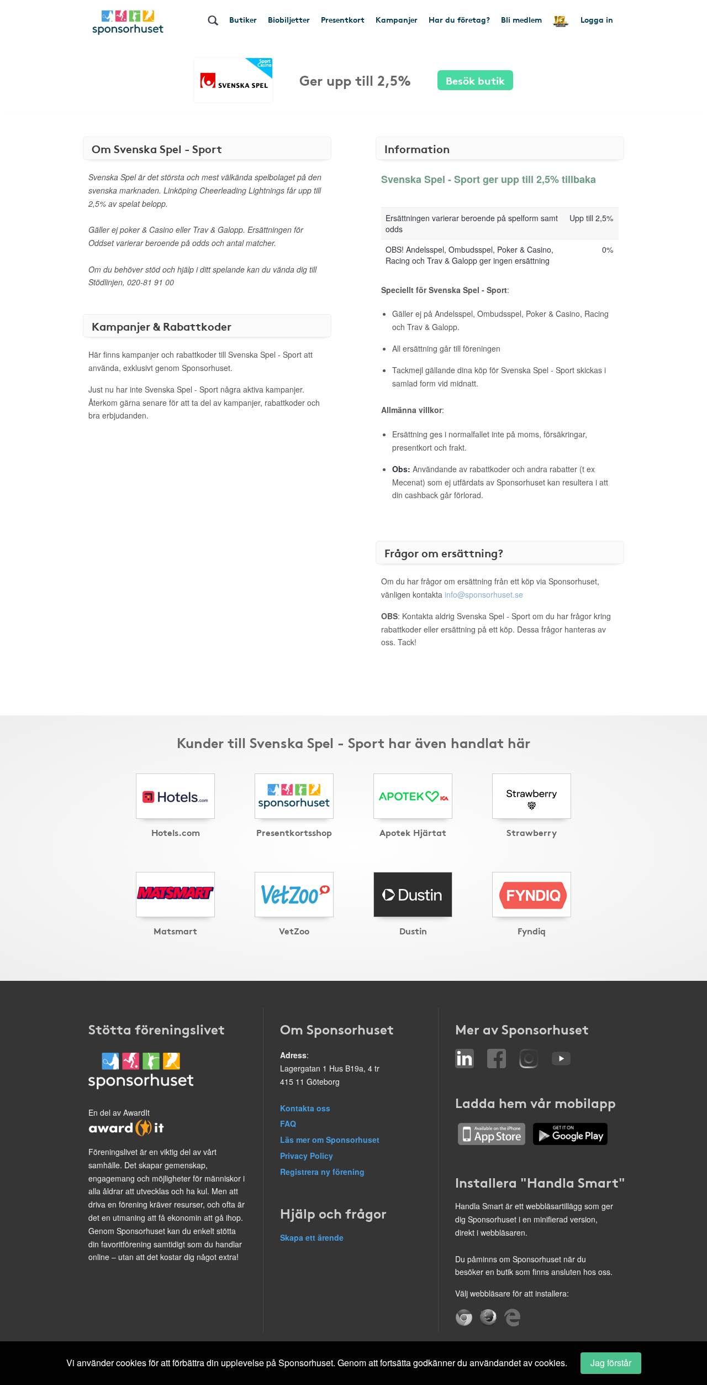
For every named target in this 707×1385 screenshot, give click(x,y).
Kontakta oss (305, 1108)
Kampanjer (397, 19)
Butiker (243, 19)
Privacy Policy (306, 1155)
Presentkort (343, 19)
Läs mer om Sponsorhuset (329, 1139)
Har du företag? (459, 19)
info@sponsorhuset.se (484, 594)
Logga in (597, 19)
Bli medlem (521, 19)
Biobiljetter (289, 19)
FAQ (288, 1123)
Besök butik (475, 79)
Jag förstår (610, 1362)
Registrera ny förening (322, 1171)
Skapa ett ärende (312, 1237)
